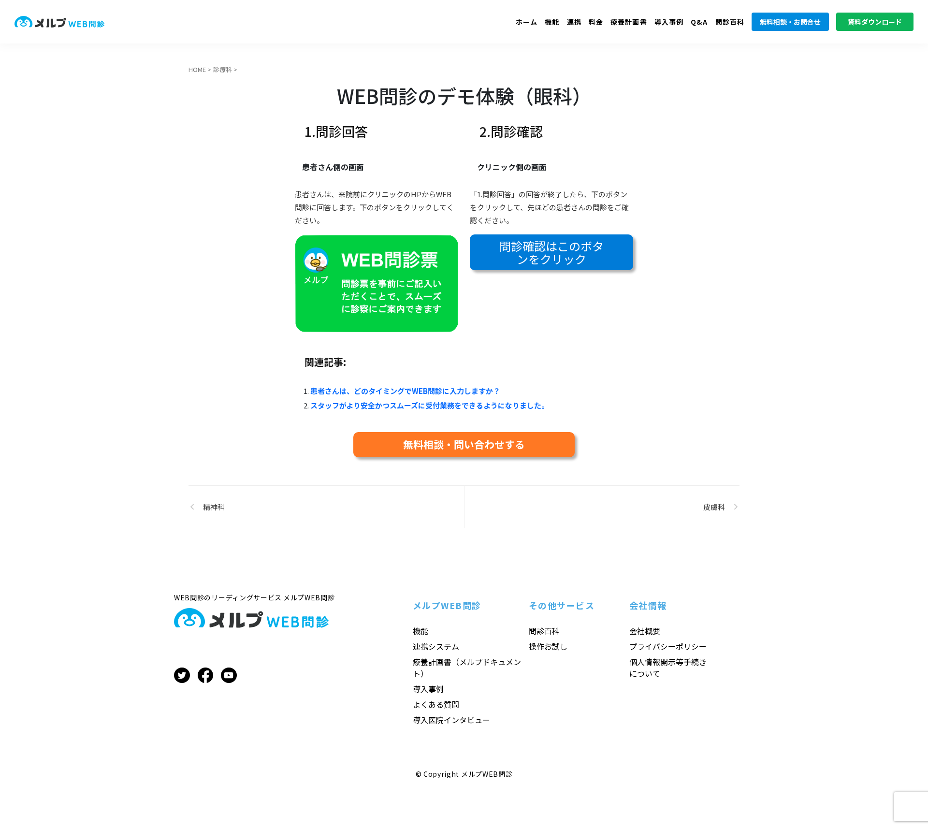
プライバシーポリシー (668, 646)
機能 (552, 21)
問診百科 (729, 21)
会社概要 (644, 631)
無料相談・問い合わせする (464, 444)
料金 (596, 21)
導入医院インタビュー (451, 720)
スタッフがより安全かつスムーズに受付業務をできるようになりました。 (429, 405)
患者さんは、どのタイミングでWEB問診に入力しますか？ (405, 391)
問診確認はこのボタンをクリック (551, 252)
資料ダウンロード (875, 22)
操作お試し (548, 646)
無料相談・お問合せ (790, 22)
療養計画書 (628, 21)
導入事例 (668, 21)
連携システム (436, 646)
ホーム (526, 21)
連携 (574, 21)
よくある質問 (436, 704)
